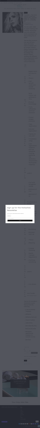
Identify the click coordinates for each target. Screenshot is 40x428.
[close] (33, 205)
